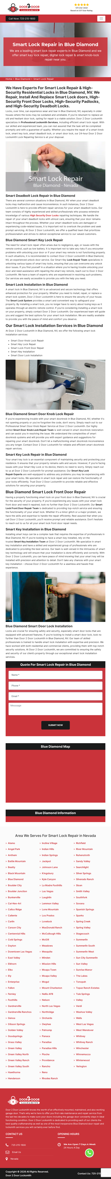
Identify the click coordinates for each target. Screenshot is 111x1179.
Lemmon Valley (50, 903)
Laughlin (46, 897)
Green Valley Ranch (18, 1060)
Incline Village (49, 843)
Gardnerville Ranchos (20, 1011)
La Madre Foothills (52, 885)
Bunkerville (14, 897)
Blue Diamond (22, 78)
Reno (45, 1072)
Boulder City (15, 885)
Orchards (47, 1018)
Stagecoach (82, 933)
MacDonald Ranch (52, 927)
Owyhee (46, 1024)
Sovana (80, 903)
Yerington (81, 1066)
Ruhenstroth (83, 855)
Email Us (16, 1152)
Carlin (11, 921)
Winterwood (83, 1060)
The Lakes (81, 975)
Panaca (46, 1036)
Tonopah (81, 981)
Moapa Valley (49, 975)
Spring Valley (83, 927)
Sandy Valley (83, 861)
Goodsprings (15, 1036)
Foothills (12, 999)
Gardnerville (14, 1006)
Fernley (12, 993)
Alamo (11, 843)
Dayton (12, 945)
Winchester (82, 1048)
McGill (45, 939)
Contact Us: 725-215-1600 (93, 1173)
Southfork (81, 897)
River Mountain (84, 849)
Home (9, 78)
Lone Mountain (50, 909)
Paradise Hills (49, 1048)
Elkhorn (12, 963)
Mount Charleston (52, 987)
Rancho (46, 1066)
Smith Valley (83, 891)
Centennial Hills (16, 933)
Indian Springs (50, 855)
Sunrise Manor (84, 969)
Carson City (14, 927)
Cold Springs (15, 939)
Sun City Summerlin (87, 957)
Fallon (11, 987)
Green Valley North (18, 1054)
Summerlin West (85, 951)
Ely (9, 975)
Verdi (79, 1006)
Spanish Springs (85, 909)
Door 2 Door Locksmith (18, 1175)
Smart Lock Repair (43, 78)
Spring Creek (83, 921)
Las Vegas (47, 891)
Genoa (11, 1018)
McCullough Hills (51, 933)
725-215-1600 (18, 1145)
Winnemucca (83, 1054)
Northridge (48, 1011)
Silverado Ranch (85, 879)
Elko (10, 969)
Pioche (45, 1054)
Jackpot (46, 861)
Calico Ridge (15, 909)
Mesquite (47, 951)
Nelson (46, 999)
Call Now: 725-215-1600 (22, 18)
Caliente (12, 915)
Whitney (80, 1036)
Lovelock (47, 921)
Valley (79, 999)
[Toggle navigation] (101, 18)
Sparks (80, 915)
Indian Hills (48, 849)
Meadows (47, 945)
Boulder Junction (17, 891)
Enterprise (13, 981)
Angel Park (14, 849)
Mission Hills (49, 963)
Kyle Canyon (49, 879)
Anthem (12, 855)
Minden (46, 957)
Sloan (79, 885)
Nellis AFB (47, 993)
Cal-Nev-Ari (14, 903)
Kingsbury (47, 873)
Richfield (81, 843)
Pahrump (47, 1030)
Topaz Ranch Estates (87, 987)
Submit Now (55, 725)
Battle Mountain (17, 861)
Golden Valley (15, 1030)
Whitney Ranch (84, 1042)
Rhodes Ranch (50, 1078)
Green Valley (15, 1048)
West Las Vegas (85, 1024)
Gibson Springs (16, 1024)
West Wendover (85, 1030)
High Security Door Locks (44, 215)
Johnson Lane (50, 867)
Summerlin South (85, 945)
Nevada (14, 1158)
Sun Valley (82, 963)
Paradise (46, 1042)
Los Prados (48, 915)
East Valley (14, 957)
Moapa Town (49, 969)
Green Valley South (18, 1066)
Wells (79, 1018)
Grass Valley (15, 1042)
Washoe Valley (84, 1011)
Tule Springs (83, 993)
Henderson (14, 1078)
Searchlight (82, 867)
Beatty (11, 867)
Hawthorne (14, 1072)
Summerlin (82, 939)
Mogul (45, 981)
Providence (48, 1060)
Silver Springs (83, 873)
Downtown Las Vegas (20, 951)
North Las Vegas (51, 1006)
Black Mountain (16, 873)
